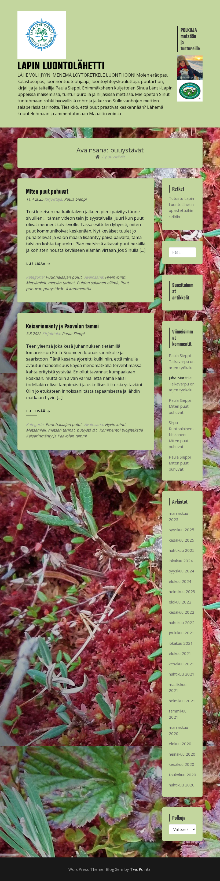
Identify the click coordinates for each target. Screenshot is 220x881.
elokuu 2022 (180, 602)
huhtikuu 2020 (182, 785)
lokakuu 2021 (181, 643)
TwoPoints (140, 869)
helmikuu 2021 (182, 700)
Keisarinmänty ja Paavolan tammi (62, 326)
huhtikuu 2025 (182, 550)
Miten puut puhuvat (47, 191)
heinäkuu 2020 (182, 754)
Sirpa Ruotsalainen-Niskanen (181, 428)
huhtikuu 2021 (182, 674)
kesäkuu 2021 (181, 663)
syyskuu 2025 (181, 529)
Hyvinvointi (115, 277)
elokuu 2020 (180, 743)
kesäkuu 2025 (181, 540)
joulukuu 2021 (181, 632)
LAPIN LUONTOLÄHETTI (61, 65)
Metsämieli (36, 282)
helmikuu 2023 (182, 591)
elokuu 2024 (180, 581)
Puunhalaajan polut (64, 277)
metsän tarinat (61, 282)
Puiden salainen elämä (97, 282)
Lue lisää (36, 263)
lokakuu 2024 (181, 560)
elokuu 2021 (180, 653)
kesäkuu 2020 (181, 764)
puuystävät (53, 288)
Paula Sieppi (75, 199)
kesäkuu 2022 (181, 612)
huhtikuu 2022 (182, 622)
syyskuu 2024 (181, 570)
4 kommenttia (78, 288)
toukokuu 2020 (182, 774)
